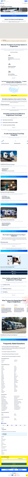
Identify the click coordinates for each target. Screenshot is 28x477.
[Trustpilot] (20, 425)
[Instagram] (16, 425)
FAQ (1, 445)
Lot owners (2, 452)
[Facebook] (3, 425)
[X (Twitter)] (25, 425)
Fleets (2, 451)
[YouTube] (7, 425)
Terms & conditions (3, 446)
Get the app (3, 440)
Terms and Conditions (9, 465)
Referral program (3, 444)
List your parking (3, 439)
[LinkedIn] (12, 425)
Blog (1, 441)
